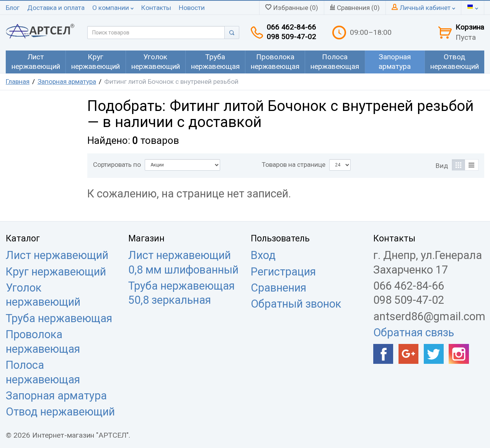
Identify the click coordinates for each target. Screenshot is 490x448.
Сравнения (278, 287)
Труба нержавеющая (59, 318)
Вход (263, 255)
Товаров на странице (293, 164)
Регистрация (283, 271)
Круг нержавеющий (56, 271)
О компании (111, 7)
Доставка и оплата (56, 7)
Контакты (156, 7)
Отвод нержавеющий (60, 411)
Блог (13, 7)
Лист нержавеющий (57, 255)
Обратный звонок (296, 303)
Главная (17, 81)
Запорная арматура (67, 81)
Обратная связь (413, 332)
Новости (192, 7)
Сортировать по (117, 164)
